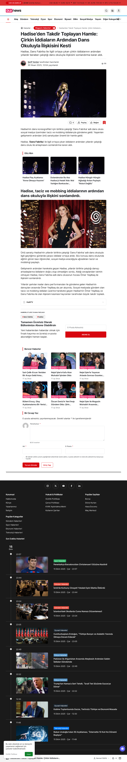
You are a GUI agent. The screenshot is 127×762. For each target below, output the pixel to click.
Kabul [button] (29, 754)
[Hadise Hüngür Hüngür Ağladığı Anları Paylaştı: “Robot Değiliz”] (91, 171)
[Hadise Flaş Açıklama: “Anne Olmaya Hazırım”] (36, 171)
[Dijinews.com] (15, 10)
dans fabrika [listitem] (27, 317)
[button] (112, 10)
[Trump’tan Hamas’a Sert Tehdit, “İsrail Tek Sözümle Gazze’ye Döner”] (63, 683)
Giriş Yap (47, 465)
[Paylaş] (119, 758)
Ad (24, 446)
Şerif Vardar (33, 62)
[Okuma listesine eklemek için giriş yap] (104, 122)
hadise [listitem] (40, 317)
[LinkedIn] (79, 486)
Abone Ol (86, 335)
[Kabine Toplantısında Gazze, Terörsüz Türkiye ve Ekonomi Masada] (63, 707)
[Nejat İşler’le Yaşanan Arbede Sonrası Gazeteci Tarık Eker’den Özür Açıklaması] (92, 366)
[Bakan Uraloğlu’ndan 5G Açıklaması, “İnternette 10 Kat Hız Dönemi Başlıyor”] (63, 732)
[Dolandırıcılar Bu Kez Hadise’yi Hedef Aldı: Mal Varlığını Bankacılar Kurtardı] (63, 171)
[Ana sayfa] (8, 19)
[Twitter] (56, 486)
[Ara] (106, 10)
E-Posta (69, 446)
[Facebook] (71, 486)
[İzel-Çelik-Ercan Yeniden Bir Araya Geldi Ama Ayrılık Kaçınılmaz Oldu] (35, 366)
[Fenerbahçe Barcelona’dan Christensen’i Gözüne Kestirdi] (63, 558)
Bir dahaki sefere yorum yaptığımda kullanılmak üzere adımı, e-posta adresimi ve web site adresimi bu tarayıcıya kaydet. (64, 458)
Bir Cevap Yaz (31, 413)
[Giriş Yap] (118, 10)
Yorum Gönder (31, 465)
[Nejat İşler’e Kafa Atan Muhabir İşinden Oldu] (63, 366)
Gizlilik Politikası (11, 754)
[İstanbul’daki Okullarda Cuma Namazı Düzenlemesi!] (63, 610)
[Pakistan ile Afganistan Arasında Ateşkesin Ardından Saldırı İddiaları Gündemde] (63, 658)
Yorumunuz (35, 424)
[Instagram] (48, 486)
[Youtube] (63, 486)
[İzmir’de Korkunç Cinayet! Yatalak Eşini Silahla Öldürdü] (63, 586)
